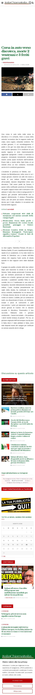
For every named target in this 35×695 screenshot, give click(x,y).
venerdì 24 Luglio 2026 (8, 636)
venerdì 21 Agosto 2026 (10, 402)
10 (3, 540)
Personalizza (17, 686)
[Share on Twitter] (17, 94)
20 (17, 544)
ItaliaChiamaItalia (8, 62)
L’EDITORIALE (7, 585)
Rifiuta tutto (17, 691)
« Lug (3, 556)
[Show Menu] (2, 3)
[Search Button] (33, 3)
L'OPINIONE (5, 611)
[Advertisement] (17, 25)
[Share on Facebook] (6, 94)
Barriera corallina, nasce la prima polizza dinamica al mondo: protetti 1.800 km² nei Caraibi (22, 411)
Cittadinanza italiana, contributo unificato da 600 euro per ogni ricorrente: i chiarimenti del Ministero (21, 447)
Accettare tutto (17, 680)
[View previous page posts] (15, 241)
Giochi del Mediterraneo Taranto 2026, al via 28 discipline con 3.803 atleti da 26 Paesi (22, 423)
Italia (23, 64)
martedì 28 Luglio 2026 (21, 597)
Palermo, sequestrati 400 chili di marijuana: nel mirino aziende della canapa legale (18, 216)
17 (3, 544)
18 (8, 544)
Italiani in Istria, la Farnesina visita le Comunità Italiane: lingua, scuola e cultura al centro (21, 435)
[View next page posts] (19, 241)
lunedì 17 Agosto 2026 (8, 618)
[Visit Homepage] (17, 2)
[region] (17, 677)
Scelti (27, 64)
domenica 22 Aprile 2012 (11, 64)
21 (22, 544)
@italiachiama (18, 480)
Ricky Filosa (9, 597)
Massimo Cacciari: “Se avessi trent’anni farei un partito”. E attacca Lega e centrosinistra (15, 398)
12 (13, 540)
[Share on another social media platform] (28, 94)
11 (8, 540)
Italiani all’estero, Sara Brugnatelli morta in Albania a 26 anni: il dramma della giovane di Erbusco (22, 460)
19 (13, 544)
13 (17, 540)
